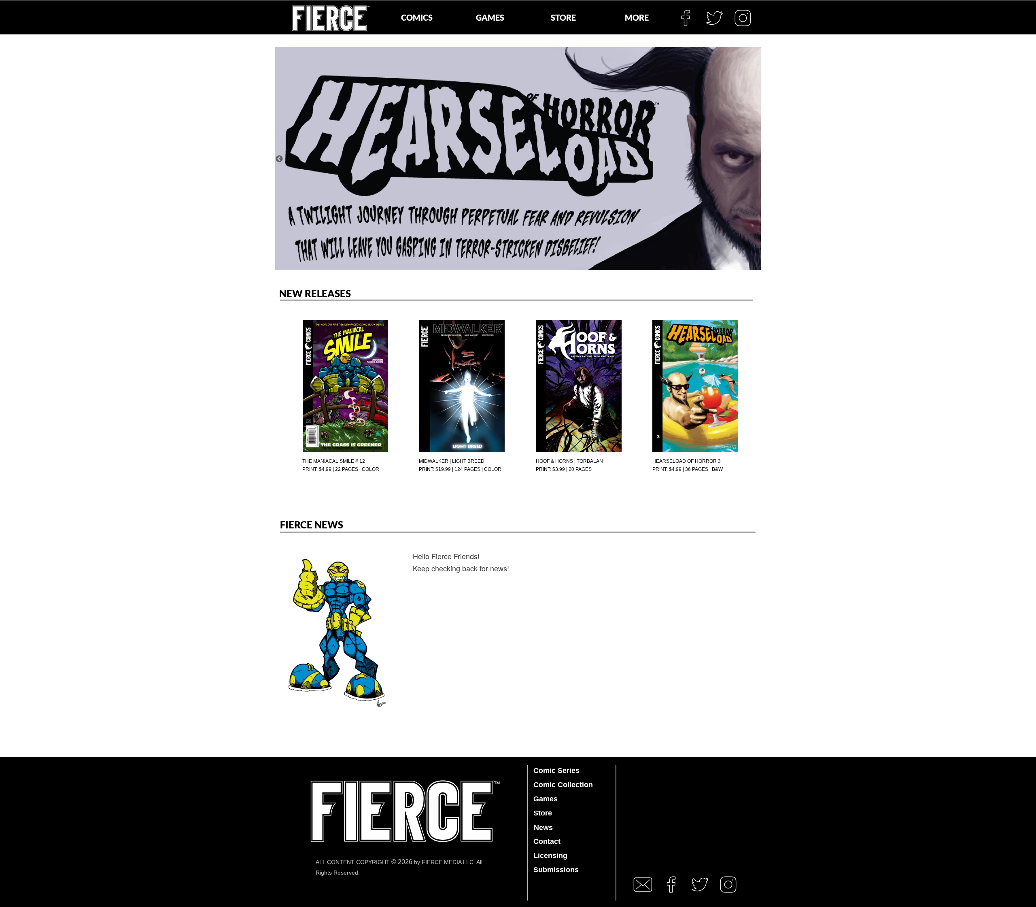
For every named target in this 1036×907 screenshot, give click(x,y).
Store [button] (542, 813)
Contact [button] (546, 841)
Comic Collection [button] (563, 785)
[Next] (757, 159)
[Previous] (279, 159)
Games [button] (545, 799)
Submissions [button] (556, 870)
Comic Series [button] (556, 770)
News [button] (543, 828)
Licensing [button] (550, 856)
